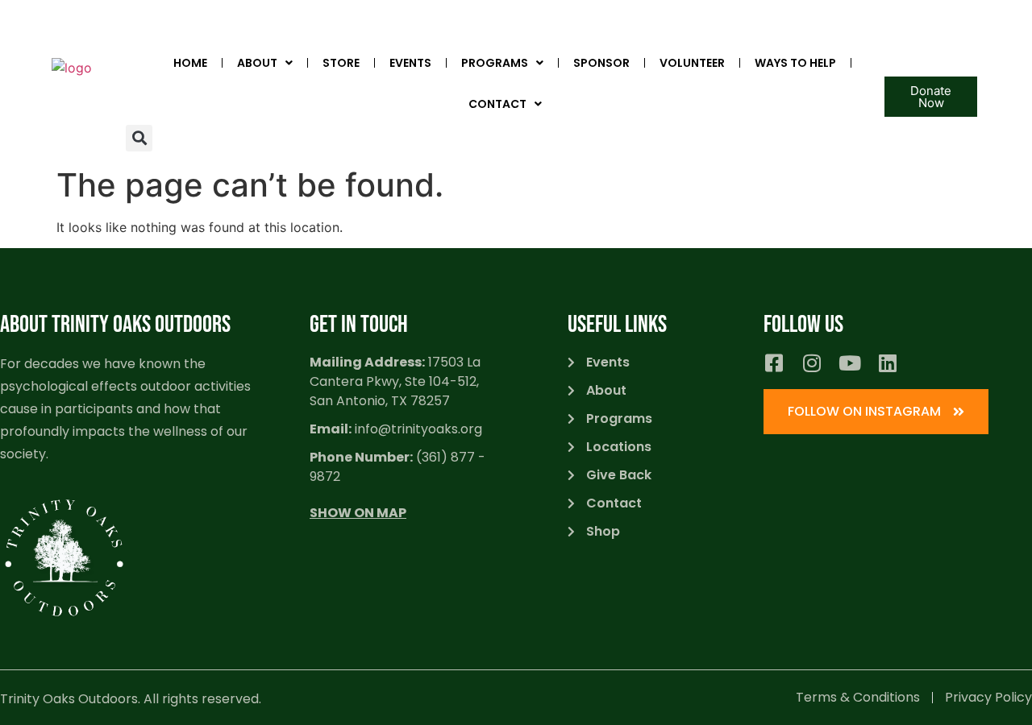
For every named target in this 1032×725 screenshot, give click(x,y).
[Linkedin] (887, 363)
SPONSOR (601, 63)
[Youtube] (849, 363)
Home (190, 63)
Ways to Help (795, 63)
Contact (497, 104)
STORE (341, 63)
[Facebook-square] (774, 363)
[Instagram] (811, 363)
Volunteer (692, 63)
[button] (139, 138)
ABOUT (257, 63)
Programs (494, 63)
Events (410, 63)
